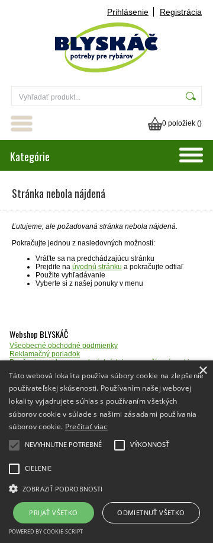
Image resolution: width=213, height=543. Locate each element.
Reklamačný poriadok (44, 354)
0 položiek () (182, 123)
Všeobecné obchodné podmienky (63, 345)
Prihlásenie (128, 12)
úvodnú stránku (97, 267)
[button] (106, 488)
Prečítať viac (86, 426)
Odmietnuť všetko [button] (151, 512)
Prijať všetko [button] (53, 512)
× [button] (202, 370)
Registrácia (181, 12)
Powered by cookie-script (46, 531)
